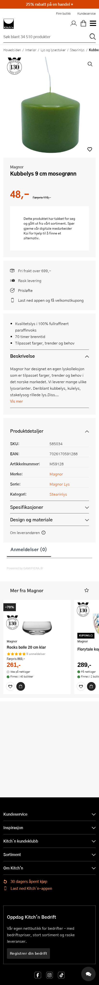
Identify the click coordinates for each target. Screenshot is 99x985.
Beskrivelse (22, 355)
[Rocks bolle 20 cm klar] (37, 620)
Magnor (17, 167)
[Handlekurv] (83, 23)
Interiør (30, 49)
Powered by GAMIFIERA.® (25, 568)
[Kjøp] (20, 686)
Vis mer (16, 401)
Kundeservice (86, 13)
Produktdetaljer (26, 430)
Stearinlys (77, 49)
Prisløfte (25, 290)
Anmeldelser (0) (29, 549)
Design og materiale (31, 519)
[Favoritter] (10, 686)
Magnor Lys (60, 484)
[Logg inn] (74, 23)
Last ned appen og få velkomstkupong (51, 300)
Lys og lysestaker (53, 49)
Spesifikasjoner (26, 507)
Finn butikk (63, 13)
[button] (89, 149)
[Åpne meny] (93, 23)
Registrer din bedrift (28, 953)
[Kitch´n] (8, 23)
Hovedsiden (12, 49)
